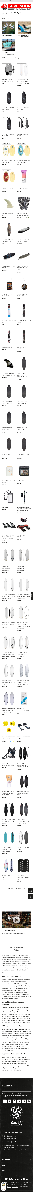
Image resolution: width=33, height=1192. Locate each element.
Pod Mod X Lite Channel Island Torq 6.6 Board (7, 849)
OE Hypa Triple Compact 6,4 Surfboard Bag (22, 375)
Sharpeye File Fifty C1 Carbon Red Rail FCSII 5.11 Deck (23, 821)
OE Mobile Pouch (7, 507)
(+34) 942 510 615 (10, 1136)
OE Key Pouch (21, 480)
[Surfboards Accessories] (24, 28)
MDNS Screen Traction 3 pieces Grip (23, 877)
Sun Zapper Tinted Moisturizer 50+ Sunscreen (8, 793)
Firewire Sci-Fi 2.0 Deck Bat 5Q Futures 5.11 (22, 654)
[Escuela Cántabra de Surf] (16, 7)
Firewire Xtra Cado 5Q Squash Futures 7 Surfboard (23, 596)
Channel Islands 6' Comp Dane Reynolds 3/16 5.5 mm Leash (24, 508)
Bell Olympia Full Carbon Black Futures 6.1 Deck (22, 765)
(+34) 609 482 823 (10, 1138)
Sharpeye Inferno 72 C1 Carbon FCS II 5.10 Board (9, 821)
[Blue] (10, 741)
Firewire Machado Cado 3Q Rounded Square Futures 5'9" (9, 654)
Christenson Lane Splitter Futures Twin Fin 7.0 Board (23, 81)
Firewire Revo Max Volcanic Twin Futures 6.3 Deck (23, 682)
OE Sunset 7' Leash (8, 347)
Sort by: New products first (22, 58)
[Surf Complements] (8, 45)
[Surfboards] (8, 28)
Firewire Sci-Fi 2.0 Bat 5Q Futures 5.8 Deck (8, 682)
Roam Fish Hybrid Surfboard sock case (22, 267)
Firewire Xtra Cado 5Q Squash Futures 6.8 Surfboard (8, 596)
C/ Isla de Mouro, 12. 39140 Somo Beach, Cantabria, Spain (16, 1147)
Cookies (9, 1186)
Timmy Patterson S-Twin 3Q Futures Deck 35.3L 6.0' (8, 710)
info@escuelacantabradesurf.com (18, 1142)
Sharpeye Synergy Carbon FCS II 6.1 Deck (23, 793)
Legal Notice (15, 1186)
